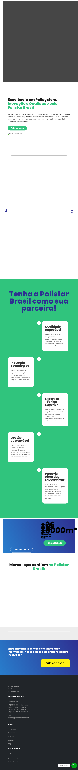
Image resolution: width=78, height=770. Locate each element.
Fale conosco (17, 128)
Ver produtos (21, 549)
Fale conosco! (55, 663)
